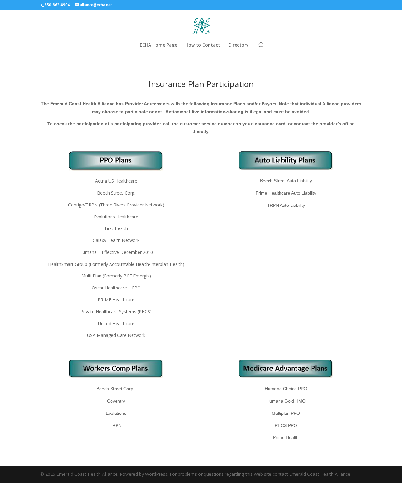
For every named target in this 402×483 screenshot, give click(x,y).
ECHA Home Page (158, 45)
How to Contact (202, 45)
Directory (238, 45)
